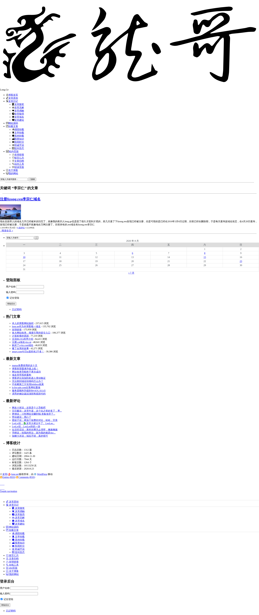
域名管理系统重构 (21, 375)
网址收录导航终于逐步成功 (26, 371)
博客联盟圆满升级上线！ (25, 368)
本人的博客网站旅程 (23, 323)
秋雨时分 (19, 142)
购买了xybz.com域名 (22, 345)
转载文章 (13, 126)
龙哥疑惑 (19, 113)
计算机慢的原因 (20, 336)
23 (241, 261)
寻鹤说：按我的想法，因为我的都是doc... (34, 432)
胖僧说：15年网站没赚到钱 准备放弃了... (33, 414)
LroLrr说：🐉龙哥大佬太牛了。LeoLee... (33, 423)
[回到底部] (129, 487)
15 (205, 257)
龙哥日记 (13, 101)
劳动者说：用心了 (21, 417)
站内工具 (19, 164)
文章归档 (19, 161)
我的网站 (13, 173)
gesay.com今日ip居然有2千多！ (28, 351)
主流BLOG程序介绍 (22, 339)
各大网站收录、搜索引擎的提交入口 (31, 332)
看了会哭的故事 (20, 348)
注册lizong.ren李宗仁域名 (20, 199)
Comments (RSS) (26, 477)
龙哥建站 (19, 120)
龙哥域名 (19, 117)
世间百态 (19, 148)
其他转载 (19, 135)
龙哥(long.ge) (10, 474)
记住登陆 (14, 298)
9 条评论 (21, 228)
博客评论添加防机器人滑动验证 (29, 378)
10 (24, 257)
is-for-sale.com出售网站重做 (26, 387)
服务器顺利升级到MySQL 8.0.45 (29, 390)
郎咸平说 (19, 145)
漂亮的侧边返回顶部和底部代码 (29, 393)
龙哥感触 (19, 110)
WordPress (42, 474)
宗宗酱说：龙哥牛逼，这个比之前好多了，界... (37, 411)
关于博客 (13, 170)
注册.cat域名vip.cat (21, 342)
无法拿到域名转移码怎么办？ (27, 381)
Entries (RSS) (8, 477)
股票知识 (19, 139)
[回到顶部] (129, 483)
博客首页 (13, 95)
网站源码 (13, 123)
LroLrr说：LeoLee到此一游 (26, 426)
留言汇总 (19, 157)
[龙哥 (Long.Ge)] (129, 44)
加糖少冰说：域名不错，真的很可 (30, 436)
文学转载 (19, 132)
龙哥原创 (13, 98)
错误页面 (19, 167)
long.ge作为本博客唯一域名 (26, 326)
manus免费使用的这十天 (24, 365)
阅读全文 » (7, 230)
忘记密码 (17, 309)
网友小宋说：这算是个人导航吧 (29, 407)
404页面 (12, 568)
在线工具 (13, 565)
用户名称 (11, 286)
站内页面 (14, 151)
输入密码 (11, 292)
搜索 (33, 179)
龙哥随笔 (19, 104)
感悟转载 (19, 129)
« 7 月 (131, 273)
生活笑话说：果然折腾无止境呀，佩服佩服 (35, 429)
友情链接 (19, 154)
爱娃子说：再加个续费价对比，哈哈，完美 (35, 420)
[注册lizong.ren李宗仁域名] (10, 218)
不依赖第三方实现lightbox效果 (28, 384)
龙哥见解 (19, 107)
